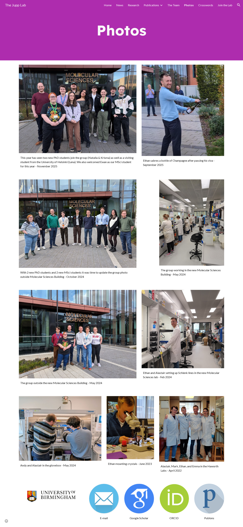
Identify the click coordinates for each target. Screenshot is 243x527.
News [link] (119, 5)
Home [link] (108, 5)
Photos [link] (189, 5)
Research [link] (133, 5)
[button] (238, 5)
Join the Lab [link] (225, 5)
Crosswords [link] (205, 5)
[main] (121, 30)
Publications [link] (151, 5)
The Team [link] (173, 5)
